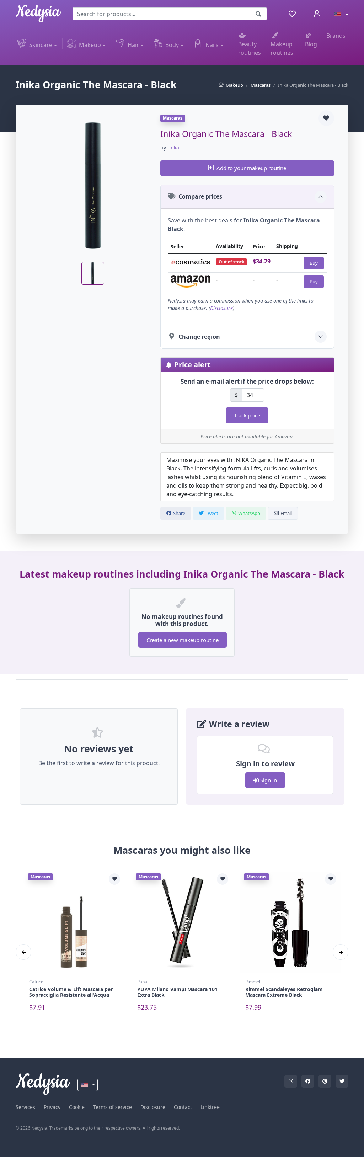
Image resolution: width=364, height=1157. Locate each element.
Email (286, 513)
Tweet (211, 513)
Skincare (40, 45)
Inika (173, 147)
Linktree (210, 1107)
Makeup (90, 45)
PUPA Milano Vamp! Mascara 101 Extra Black (177, 992)
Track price (247, 415)
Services (25, 1107)
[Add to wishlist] (326, 118)
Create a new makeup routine (182, 639)
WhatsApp (249, 513)
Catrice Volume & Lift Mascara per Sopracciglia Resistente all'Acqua (71, 992)
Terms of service (112, 1107)
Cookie (77, 1107)
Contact (183, 1107)
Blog (311, 44)
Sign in (268, 780)
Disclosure (221, 308)
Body (172, 45)
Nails (212, 45)
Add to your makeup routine (251, 168)
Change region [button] (199, 337)
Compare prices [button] (200, 196)
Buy (314, 263)
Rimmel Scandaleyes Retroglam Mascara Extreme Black (284, 992)
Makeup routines (282, 48)
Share (179, 513)
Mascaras (261, 85)
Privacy (52, 1107)
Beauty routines (249, 48)
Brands (336, 36)
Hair (133, 45)
